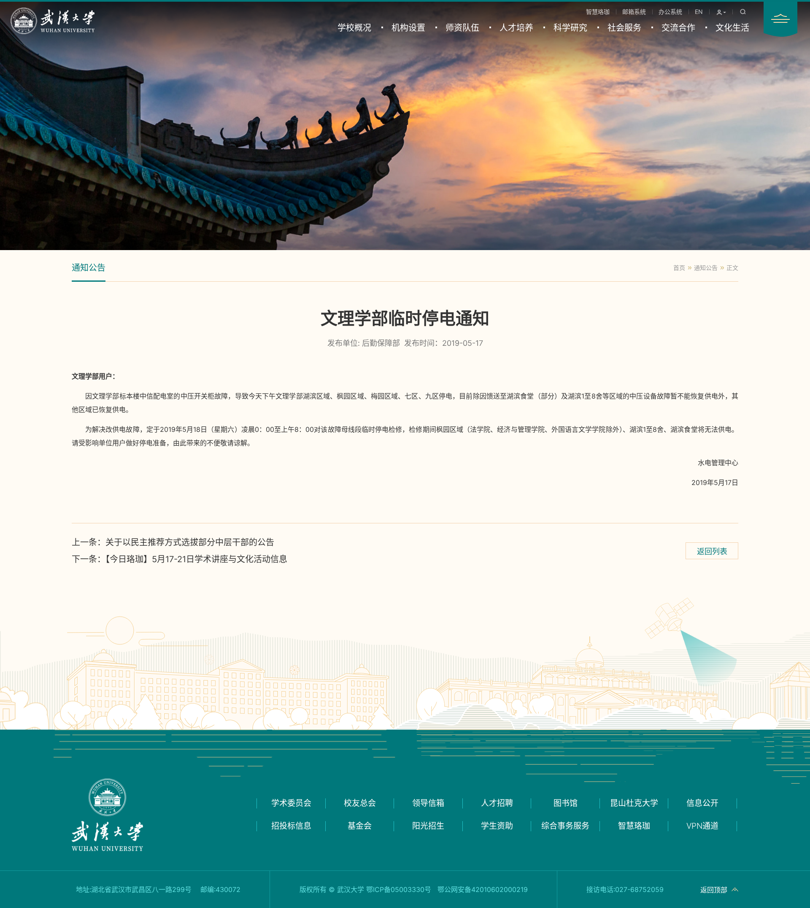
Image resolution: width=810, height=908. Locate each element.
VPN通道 (702, 826)
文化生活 (732, 28)
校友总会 (360, 803)
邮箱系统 (634, 11)
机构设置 (408, 28)
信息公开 (702, 803)
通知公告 (88, 268)
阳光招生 (428, 826)
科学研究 (570, 28)
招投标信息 (291, 826)
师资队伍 (462, 28)
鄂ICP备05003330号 (398, 889)
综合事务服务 (565, 826)
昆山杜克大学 (634, 803)
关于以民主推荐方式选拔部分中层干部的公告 (173, 542)
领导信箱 (428, 803)
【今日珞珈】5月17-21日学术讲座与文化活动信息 (179, 559)
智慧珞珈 (598, 11)
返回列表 (712, 551)
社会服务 (624, 28)
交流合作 (678, 28)
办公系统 (670, 11)
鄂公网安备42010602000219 (482, 889)
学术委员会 (291, 803)
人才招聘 (497, 803)
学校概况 (354, 28)
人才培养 (516, 28)
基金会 (360, 826)
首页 (679, 267)
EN (699, 11)
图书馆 (566, 803)
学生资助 (497, 826)
